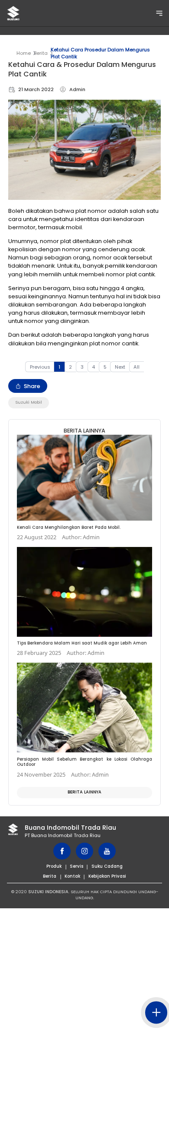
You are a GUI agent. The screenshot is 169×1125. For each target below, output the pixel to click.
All (136, 366)
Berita (41, 53)
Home (23, 53)
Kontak (72, 876)
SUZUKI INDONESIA (48, 891)
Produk (54, 866)
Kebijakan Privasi (107, 876)
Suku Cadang (107, 866)
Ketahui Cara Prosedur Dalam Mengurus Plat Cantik (100, 53)
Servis (76, 866)
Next (120, 366)
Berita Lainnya (84, 792)
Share (32, 386)
